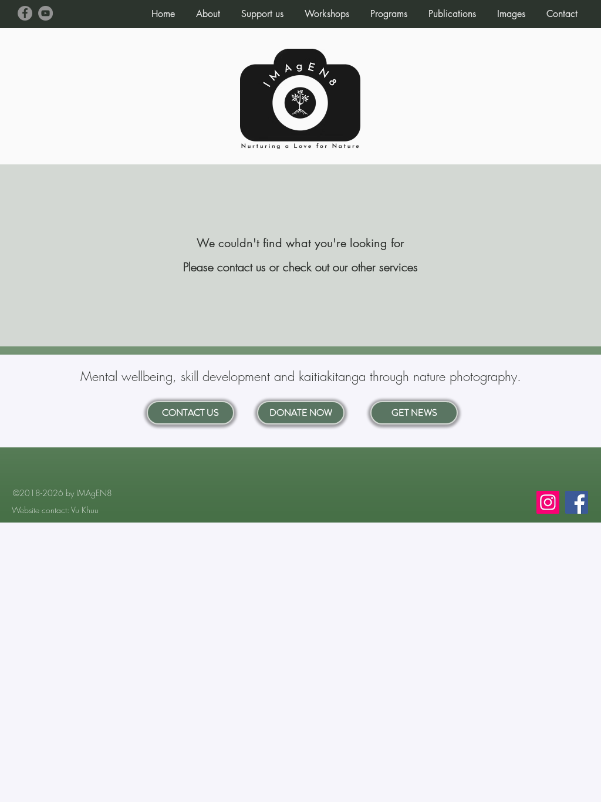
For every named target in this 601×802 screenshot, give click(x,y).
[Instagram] (547, 502)
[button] (208, 9)
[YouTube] (45, 13)
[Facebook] (25, 13)
